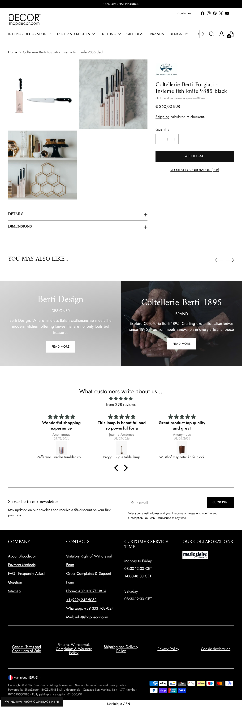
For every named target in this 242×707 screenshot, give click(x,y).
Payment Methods (21, 564)
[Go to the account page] (221, 34)
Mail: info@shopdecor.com (87, 617)
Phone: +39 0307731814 (86, 591)
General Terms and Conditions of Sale (26, 649)
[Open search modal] (211, 34)
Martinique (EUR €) (26, 677)
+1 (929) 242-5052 (81, 600)
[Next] (203, 34)
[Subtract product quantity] (160, 139)
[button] (117, 467)
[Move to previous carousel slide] (219, 260)
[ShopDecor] (24, 19)
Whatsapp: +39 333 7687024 (90, 608)
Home (12, 52)
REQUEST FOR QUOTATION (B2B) (194, 170)
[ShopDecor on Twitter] (221, 13)
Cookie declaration (215, 649)
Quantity (162, 129)
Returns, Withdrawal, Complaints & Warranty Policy (74, 649)
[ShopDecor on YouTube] (227, 13)
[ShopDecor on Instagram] (209, 13)
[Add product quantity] (174, 139)
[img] (120, 399)
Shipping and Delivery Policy (121, 649)
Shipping (162, 116)
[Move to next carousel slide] (230, 260)
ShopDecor (41, 685)
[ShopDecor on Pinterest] (215, 13)
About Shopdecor (22, 556)
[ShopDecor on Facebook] (202, 13)
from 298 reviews (121, 404)
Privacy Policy (168, 649)
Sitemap (14, 591)
